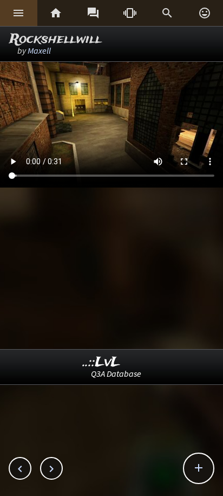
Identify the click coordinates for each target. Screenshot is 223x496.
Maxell (39, 50)
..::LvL (101, 362)
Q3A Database (116, 373)
